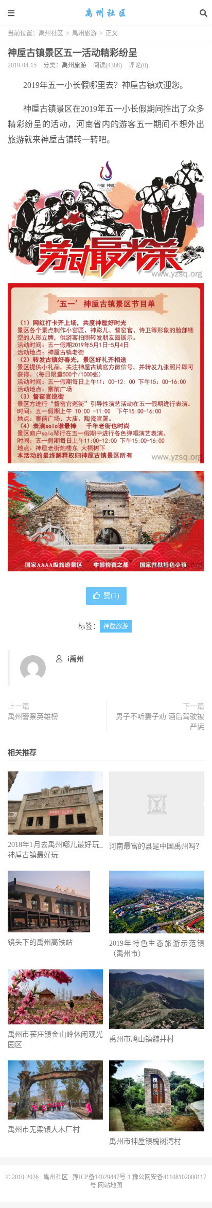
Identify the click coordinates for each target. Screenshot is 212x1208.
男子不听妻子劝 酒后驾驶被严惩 (160, 722)
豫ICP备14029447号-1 (102, 1177)
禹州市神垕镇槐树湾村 (145, 1141)
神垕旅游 (115, 626)
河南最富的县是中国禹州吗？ (156, 846)
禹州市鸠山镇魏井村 (141, 1039)
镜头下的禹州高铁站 (40, 942)
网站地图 (109, 1185)
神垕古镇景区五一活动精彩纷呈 (72, 53)
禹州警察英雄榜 (33, 716)
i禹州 (75, 659)
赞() (111, 596)
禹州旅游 (84, 33)
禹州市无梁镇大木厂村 (44, 1129)
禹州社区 (106, 13)
